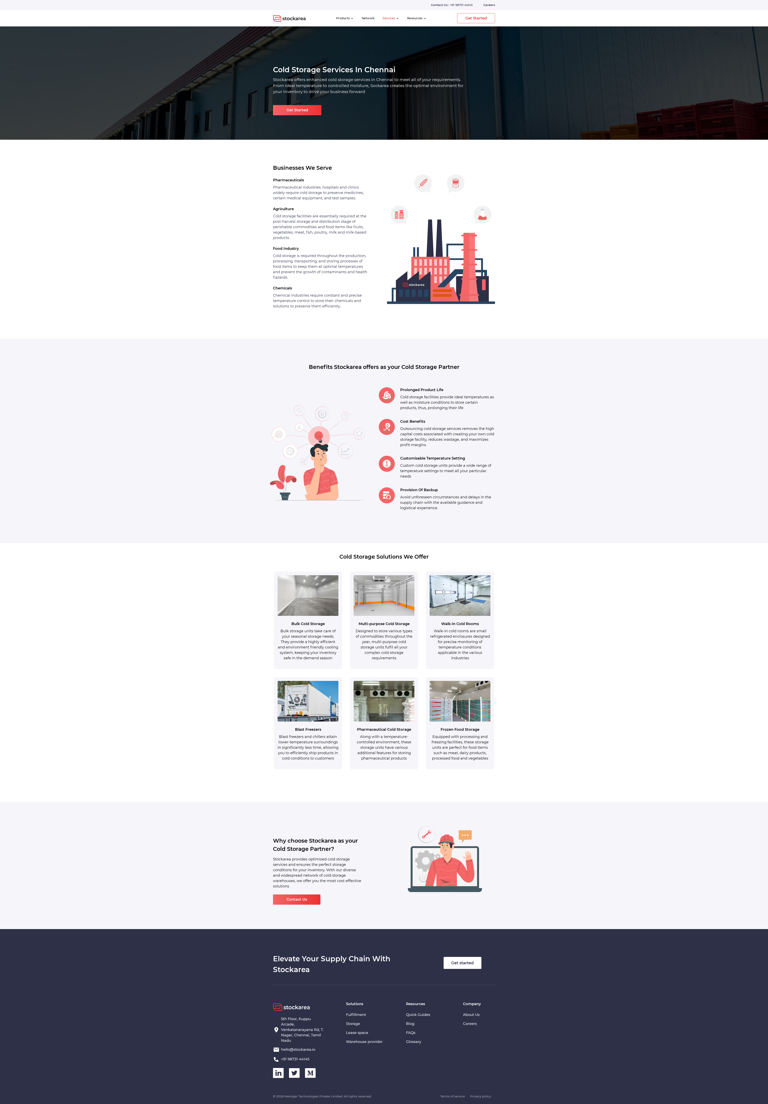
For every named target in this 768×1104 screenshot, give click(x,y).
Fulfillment (356, 1015)
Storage (353, 1024)
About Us (471, 1015)
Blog (410, 1024)
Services (389, 18)
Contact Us (297, 899)
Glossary (413, 1042)
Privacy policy (480, 1096)
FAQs (410, 1033)
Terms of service (452, 1096)
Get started (462, 962)
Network (368, 18)
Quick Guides (418, 1015)
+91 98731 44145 (461, 5)
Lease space (357, 1033)
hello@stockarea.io (298, 1049)
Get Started (476, 18)
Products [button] (343, 18)
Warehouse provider (364, 1042)
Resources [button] (415, 18)
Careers (489, 5)
